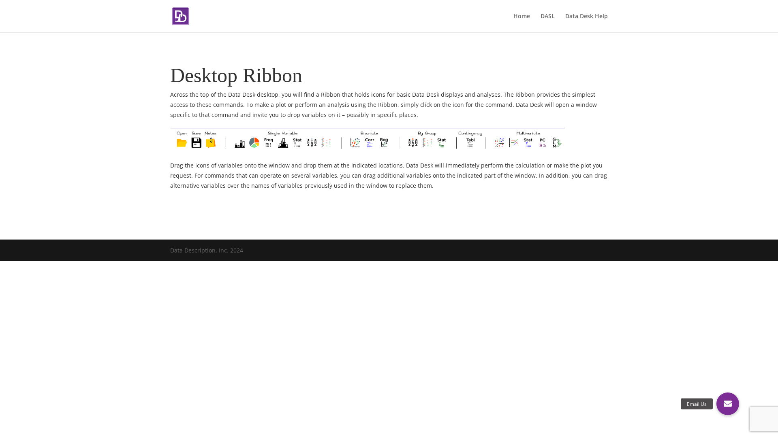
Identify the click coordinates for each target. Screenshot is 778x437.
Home (521, 16)
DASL (548, 16)
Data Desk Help (586, 16)
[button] (727, 403)
